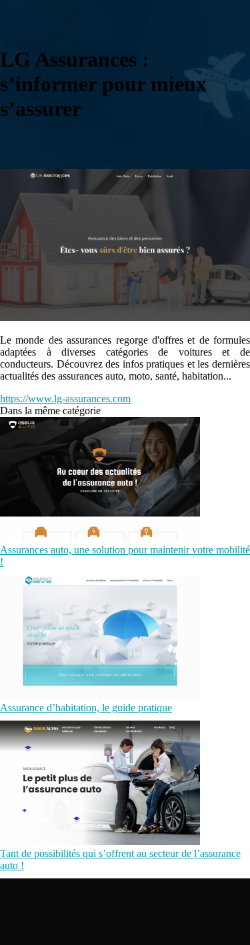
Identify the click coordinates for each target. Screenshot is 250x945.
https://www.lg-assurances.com (65, 398)
